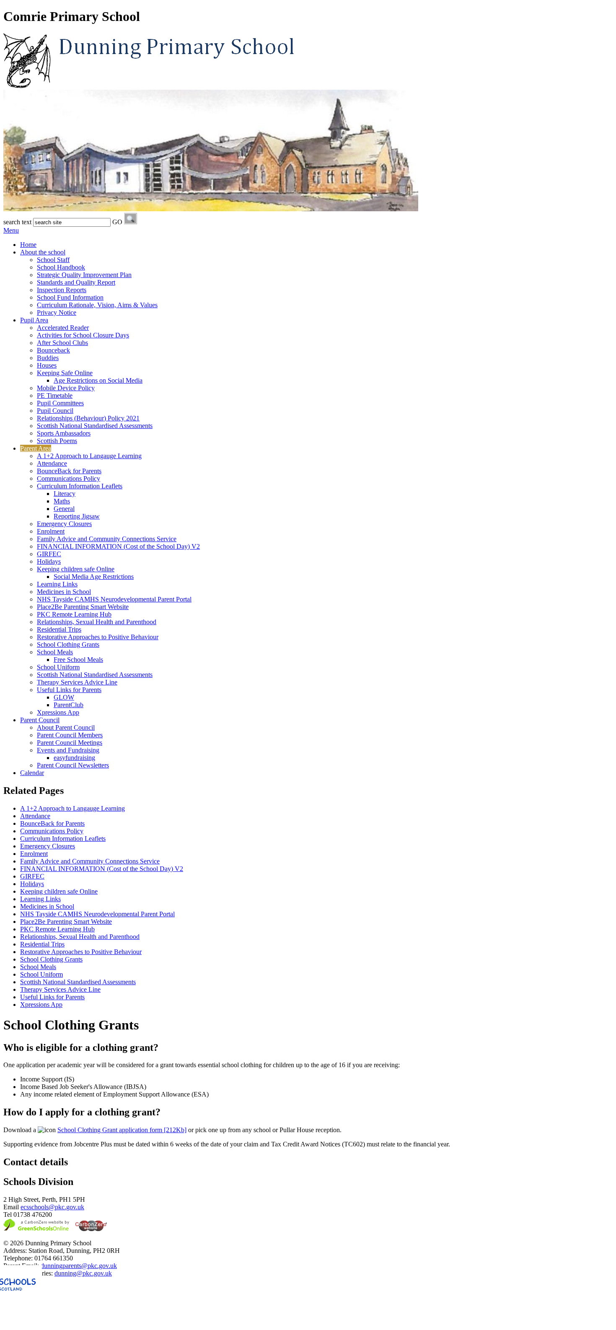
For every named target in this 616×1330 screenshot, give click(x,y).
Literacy (64, 493)
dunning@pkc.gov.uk (83, 1273)
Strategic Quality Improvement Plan (84, 274)
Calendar (32, 772)
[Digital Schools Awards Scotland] (55, 1322)
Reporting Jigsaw (77, 516)
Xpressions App (58, 712)
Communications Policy (68, 478)
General (64, 508)
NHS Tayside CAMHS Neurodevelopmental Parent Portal (114, 599)
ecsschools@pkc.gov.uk (52, 1207)
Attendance (52, 463)
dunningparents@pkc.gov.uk (79, 1265)
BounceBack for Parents (69, 470)
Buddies (48, 357)
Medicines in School (64, 591)
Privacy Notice (56, 312)
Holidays (49, 561)
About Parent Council (66, 727)
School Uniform (58, 667)
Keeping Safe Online (65, 372)
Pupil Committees (60, 403)
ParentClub (68, 704)
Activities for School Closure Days (83, 335)
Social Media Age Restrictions (94, 576)
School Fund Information (70, 297)
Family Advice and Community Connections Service (106, 538)
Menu (11, 230)
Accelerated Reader (63, 327)
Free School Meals (78, 659)
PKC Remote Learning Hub (74, 614)
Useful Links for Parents (69, 689)
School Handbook (61, 267)
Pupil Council (55, 410)
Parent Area (35, 448)
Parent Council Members (70, 735)
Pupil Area (34, 320)
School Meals (55, 652)
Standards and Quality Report (76, 282)
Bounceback (53, 350)
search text (17, 222)
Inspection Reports (61, 289)
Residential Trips (59, 629)
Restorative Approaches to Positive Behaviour (97, 636)
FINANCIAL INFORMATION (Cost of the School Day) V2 (118, 546)
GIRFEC (49, 553)
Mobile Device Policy (66, 387)
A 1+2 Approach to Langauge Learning (89, 455)
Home (28, 244)
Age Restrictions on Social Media (98, 380)
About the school (42, 252)
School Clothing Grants (68, 644)
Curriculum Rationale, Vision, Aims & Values (97, 305)
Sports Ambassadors (64, 433)
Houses (47, 365)
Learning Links (57, 584)
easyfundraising (74, 757)
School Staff (53, 259)
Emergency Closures (64, 523)
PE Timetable (54, 395)
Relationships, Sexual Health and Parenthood (96, 621)
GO (117, 222)
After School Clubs (62, 342)
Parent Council (40, 719)
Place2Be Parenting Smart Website (83, 606)
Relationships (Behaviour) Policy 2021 (88, 418)
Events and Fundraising (68, 750)
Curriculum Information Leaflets (79, 486)
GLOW (64, 697)
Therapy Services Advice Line (77, 682)
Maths (62, 501)
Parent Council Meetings (69, 742)
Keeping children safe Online (75, 569)
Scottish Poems (57, 440)
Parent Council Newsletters (73, 765)
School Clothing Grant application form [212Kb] (121, 1129)
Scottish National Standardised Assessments (95, 425)
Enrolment (51, 531)
